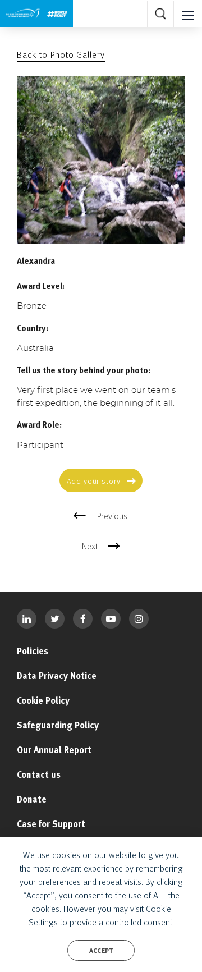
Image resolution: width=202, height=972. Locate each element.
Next (90, 546)
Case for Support (51, 824)
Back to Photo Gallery (61, 54)
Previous (112, 515)
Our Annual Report (54, 749)
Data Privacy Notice (57, 675)
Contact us (39, 774)
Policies (32, 651)
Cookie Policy (43, 700)
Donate (32, 799)
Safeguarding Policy (58, 725)
